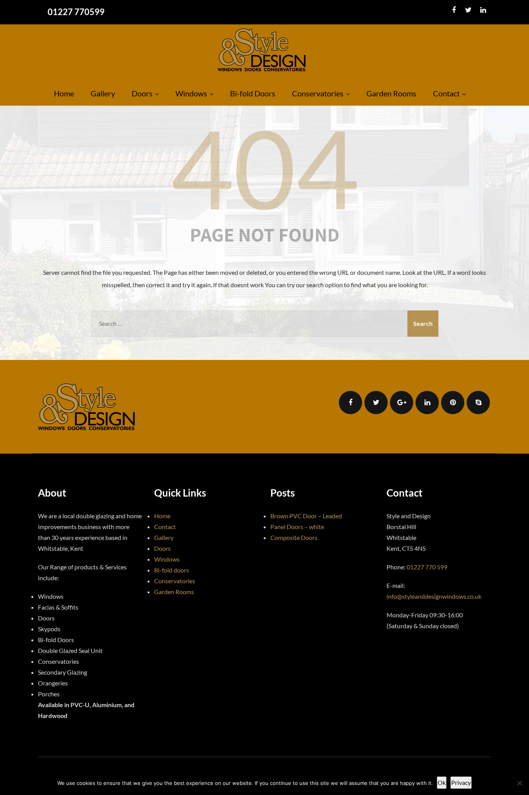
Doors (142, 93)
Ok (442, 782)
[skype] (478, 402)
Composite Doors (294, 537)
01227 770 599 (427, 567)
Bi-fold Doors (252, 93)
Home (64, 93)
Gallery (103, 93)
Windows (191, 93)
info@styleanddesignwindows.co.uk (433, 596)
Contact (446, 93)
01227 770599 (76, 12)
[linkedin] (483, 10)
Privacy (461, 782)
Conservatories (318, 93)
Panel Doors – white (297, 526)
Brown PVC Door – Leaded (306, 515)
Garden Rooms (391, 93)
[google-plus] (401, 402)
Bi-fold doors (171, 570)
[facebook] (453, 10)
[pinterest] (452, 402)
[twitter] (468, 10)
